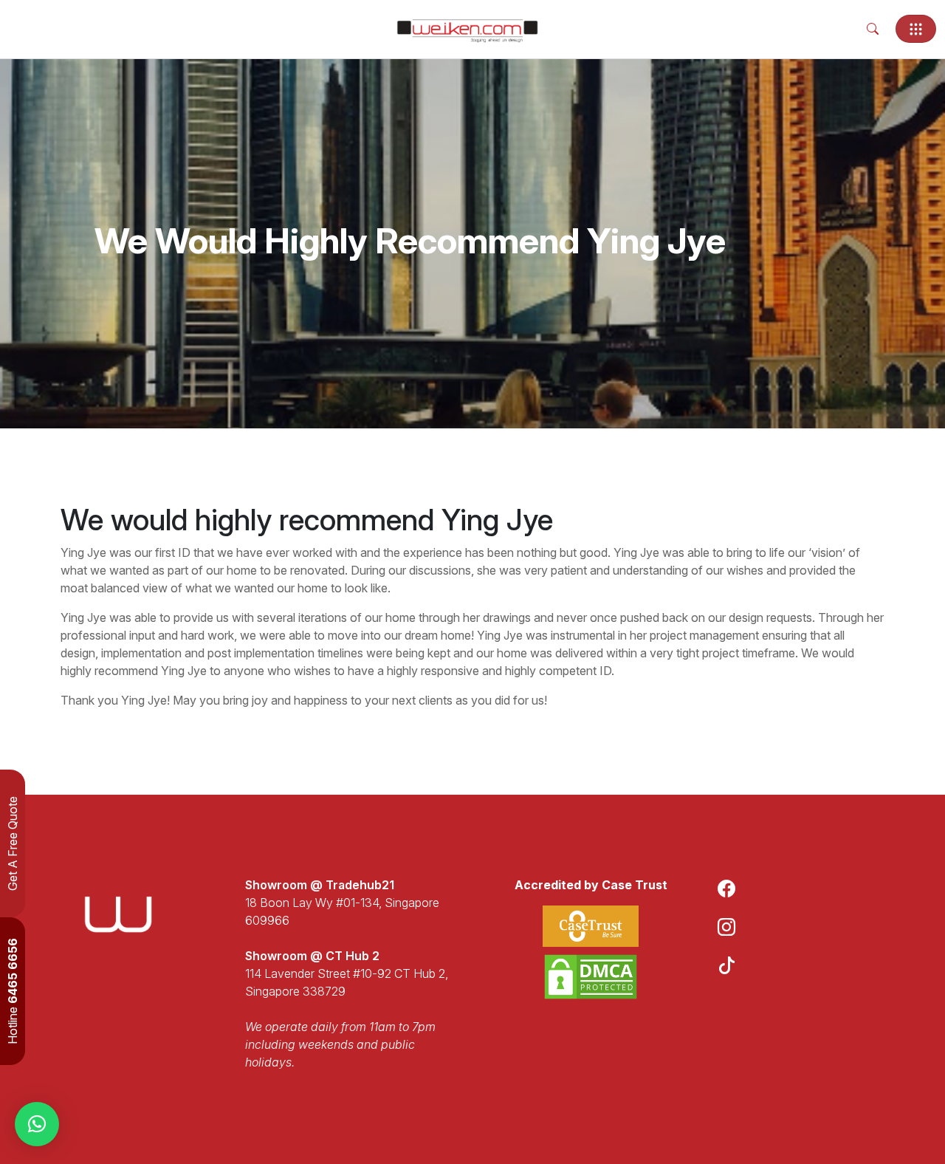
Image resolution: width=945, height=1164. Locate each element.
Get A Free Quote (12, 843)
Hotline (12, 991)
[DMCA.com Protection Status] (590, 977)
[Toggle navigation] (916, 29)
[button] (37, 1124)
